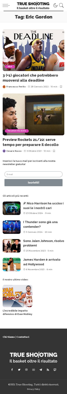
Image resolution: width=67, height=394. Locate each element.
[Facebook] (12, 369)
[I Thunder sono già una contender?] (12, 227)
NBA (10, 66)
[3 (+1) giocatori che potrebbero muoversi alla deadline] (33, 50)
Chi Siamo (9, 337)
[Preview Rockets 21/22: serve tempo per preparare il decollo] (33, 114)
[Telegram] (41, 369)
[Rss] (48, 369)
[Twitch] (55, 369)
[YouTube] (33, 369)
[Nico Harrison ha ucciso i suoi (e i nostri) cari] (12, 208)
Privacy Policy (33, 389)
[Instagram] (26, 369)
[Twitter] (19, 369)
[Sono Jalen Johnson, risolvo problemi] (12, 246)
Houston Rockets (17, 131)
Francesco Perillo (16, 87)
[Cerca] (60, 5)
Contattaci (22, 337)
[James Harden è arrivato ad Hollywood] (12, 264)
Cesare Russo (14, 151)
